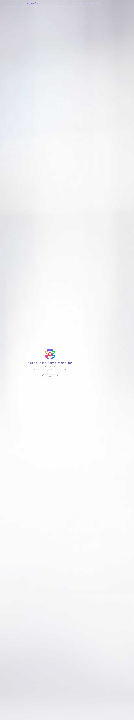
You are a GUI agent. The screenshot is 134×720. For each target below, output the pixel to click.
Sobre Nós (82, 3)
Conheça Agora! (50, 376)
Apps (98, 3)
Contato (104, 3)
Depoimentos (91, 3)
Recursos (74, 3)
